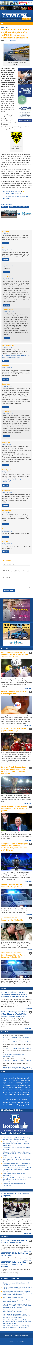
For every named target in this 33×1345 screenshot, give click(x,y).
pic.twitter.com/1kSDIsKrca (12, 193)
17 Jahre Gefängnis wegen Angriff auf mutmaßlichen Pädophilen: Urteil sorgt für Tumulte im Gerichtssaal (17, 1169)
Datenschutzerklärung (21, 1335)
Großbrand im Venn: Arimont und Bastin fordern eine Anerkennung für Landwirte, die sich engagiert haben (17, 1068)
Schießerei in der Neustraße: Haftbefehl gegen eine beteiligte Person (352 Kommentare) (16, 1326)
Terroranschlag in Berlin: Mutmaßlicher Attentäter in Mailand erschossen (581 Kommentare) (17, 1288)
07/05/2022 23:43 (8, 413)
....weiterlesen (27, 688)
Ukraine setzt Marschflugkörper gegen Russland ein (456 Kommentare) (17, 1300)
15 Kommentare (12, 40)
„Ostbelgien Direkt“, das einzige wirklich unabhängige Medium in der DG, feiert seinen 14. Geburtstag (17, 1179)
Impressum (8, 1335)
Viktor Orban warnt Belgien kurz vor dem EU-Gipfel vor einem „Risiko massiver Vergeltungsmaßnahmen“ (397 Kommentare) (16, 1315)
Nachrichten (4, 27)
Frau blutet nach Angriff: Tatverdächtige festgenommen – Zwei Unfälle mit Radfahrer (17, 1138)
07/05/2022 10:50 (7, 233)
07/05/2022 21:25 (7, 367)
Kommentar (6, 577)
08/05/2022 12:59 (7, 492)
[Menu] (2, 23)
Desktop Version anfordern (16, 1342)
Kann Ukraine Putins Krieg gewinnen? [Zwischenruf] (14, 1174)
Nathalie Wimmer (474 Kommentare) (13, 1297)
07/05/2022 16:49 (7, 347)
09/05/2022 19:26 (9, 311)
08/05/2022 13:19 (7, 512)
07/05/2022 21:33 (7, 386)
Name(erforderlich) (8, 564)
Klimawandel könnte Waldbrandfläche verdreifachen (14, 1184)
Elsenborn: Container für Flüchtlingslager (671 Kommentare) (16, 1283)
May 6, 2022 (7, 199)
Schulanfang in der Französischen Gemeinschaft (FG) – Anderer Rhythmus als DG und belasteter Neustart (17, 1153)
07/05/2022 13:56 (7, 250)
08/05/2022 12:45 (8, 279)
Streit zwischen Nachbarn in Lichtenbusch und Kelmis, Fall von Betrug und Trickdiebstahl (16, 1164)
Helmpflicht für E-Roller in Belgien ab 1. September (17, 1037)
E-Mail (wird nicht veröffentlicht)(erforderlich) (16, 571)
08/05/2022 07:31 (7, 444)
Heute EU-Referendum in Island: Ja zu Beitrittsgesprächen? (13, 1055)
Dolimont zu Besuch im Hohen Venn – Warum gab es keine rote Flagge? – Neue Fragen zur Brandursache (16, 1143)
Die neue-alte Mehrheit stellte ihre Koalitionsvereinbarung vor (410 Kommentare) (17, 1310)
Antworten (5, 243)
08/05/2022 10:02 (7, 472)
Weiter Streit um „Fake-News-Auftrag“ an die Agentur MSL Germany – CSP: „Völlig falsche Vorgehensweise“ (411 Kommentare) (17, 1305)
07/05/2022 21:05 (8, 266)
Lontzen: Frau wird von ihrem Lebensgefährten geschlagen (16, 1148)
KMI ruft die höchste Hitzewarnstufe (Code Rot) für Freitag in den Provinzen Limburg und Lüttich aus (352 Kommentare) (17, 1321)
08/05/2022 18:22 (7, 531)
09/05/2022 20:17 (7, 544)
